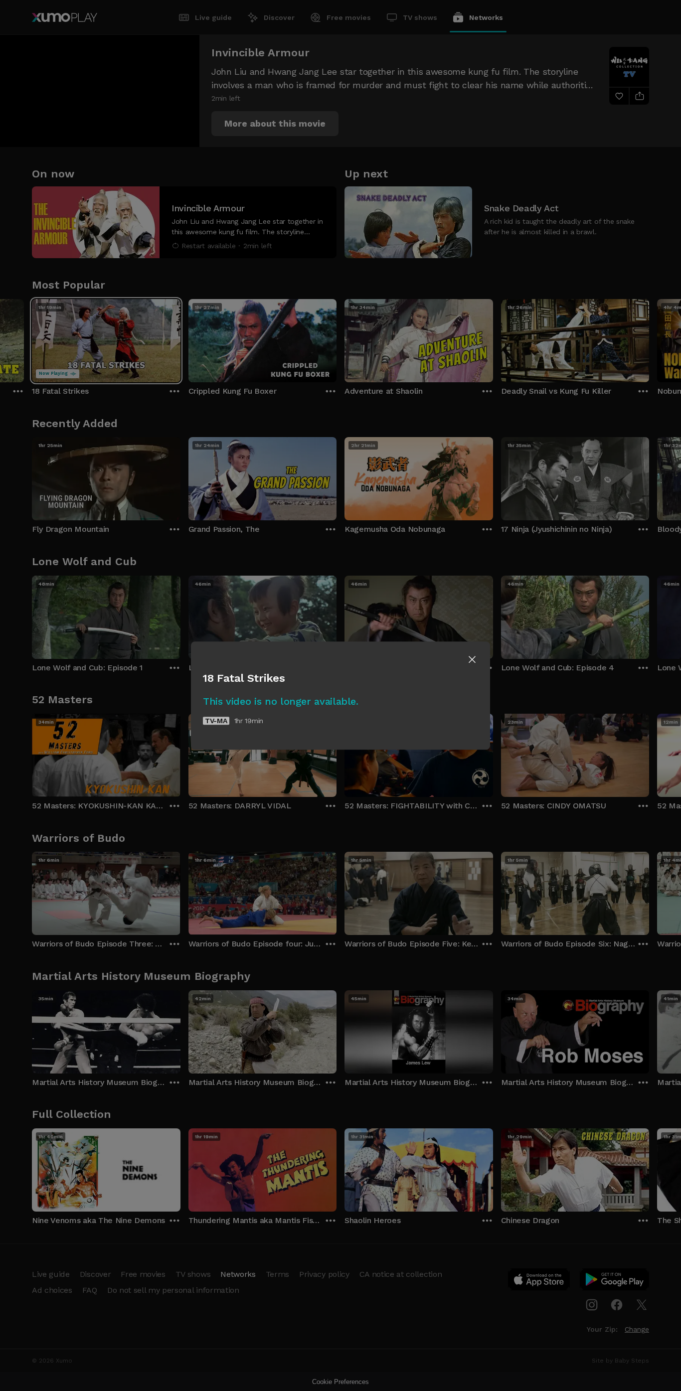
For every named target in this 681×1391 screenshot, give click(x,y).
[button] (472, 659)
